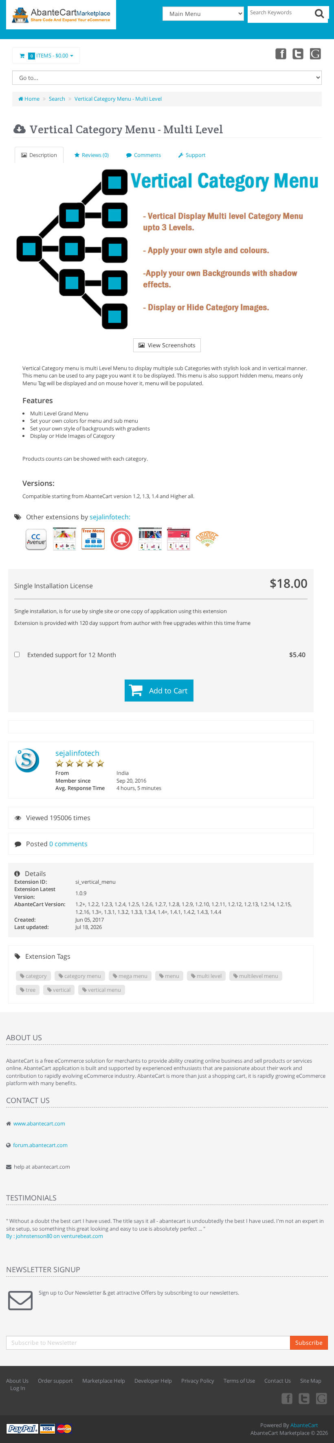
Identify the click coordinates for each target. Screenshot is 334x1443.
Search (57, 98)
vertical (61, 989)
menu (171, 976)
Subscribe (309, 1342)
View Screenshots (170, 345)
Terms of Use (239, 1380)
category (35, 976)
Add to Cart (168, 690)
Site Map (310, 1380)
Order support (55, 1380)
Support (194, 155)
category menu (82, 976)
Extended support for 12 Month (165, 654)
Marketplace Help (103, 1380)
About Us (17, 1380)
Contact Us (277, 1380)
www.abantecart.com (39, 1123)
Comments (146, 155)
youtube (316, 53)
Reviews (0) (94, 155)
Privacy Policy (197, 1380)
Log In (17, 1388)
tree (29, 989)
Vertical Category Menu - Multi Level (118, 98)
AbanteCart (304, 1425)
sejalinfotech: (110, 516)
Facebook (280, 53)
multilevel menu (258, 976)
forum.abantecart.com (40, 1145)
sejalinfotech (77, 753)
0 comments (68, 843)
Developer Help (153, 1380)
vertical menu (104, 989)
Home (31, 98)
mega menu (132, 976)
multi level (209, 976)
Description (42, 155)
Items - (49, 55)
